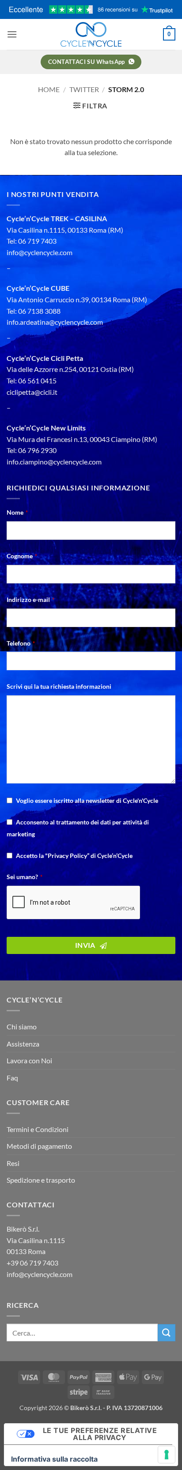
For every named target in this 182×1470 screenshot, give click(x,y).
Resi (13, 1163)
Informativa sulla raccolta (54, 1459)
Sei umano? (24, 876)
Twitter (84, 89)
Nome (17, 512)
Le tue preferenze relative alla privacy (100, 1434)
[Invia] (166, 1332)
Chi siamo (22, 1026)
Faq (12, 1077)
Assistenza (23, 1043)
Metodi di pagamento (39, 1146)
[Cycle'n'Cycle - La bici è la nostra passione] (91, 34)
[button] (12, 34)
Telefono (21, 643)
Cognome (22, 556)
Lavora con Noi (29, 1060)
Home (49, 89)
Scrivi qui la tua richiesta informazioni (59, 686)
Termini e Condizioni (37, 1129)
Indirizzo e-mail (30, 599)
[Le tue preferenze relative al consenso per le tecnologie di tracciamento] (166, 1454)
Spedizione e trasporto (41, 1180)
